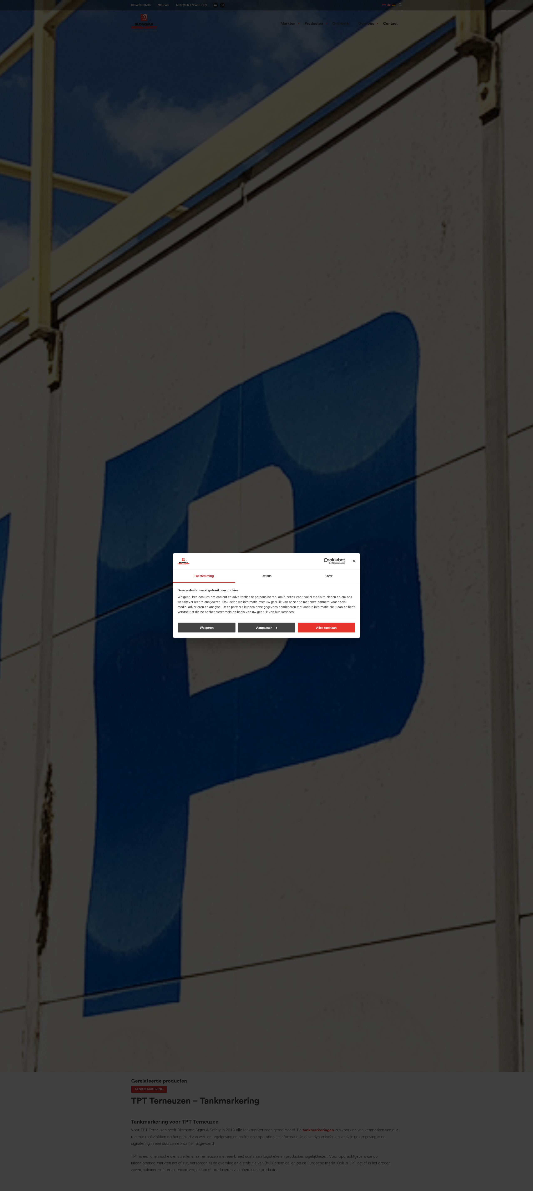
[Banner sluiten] (354, 561)
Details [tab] (267, 575)
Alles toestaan (326, 627)
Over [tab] (329, 575)
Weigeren (207, 627)
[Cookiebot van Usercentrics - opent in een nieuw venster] (327, 561)
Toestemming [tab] (204, 575)
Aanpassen (264, 627)
